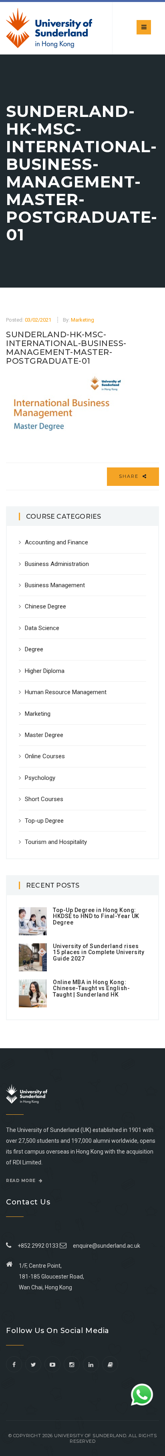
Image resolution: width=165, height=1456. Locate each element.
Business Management (55, 585)
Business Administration (57, 564)
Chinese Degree (45, 606)
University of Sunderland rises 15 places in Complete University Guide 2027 (98, 952)
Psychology (40, 777)
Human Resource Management (66, 692)
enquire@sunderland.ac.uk (106, 1246)
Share (130, 476)
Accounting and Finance (56, 542)
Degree (34, 649)
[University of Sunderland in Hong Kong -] (49, 28)
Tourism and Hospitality (56, 842)
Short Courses (44, 799)
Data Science (42, 628)
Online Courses (45, 756)
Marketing (82, 320)
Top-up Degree (44, 820)
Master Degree (44, 735)
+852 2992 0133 (36, 1246)
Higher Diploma (44, 671)
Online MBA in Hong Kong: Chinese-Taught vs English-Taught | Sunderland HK (91, 988)
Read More (21, 1180)
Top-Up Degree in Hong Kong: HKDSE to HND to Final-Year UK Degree (96, 916)
